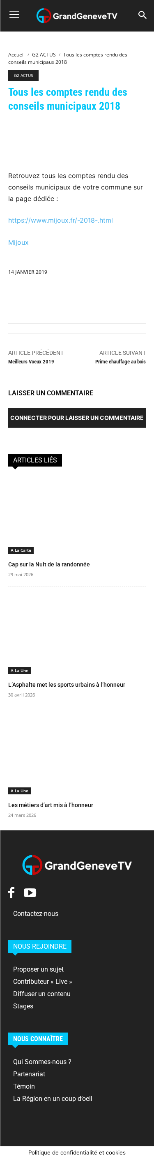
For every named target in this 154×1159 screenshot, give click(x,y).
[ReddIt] (111, 290)
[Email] (130, 290)
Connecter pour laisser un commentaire (77, 417)
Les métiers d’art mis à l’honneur (50, 805)
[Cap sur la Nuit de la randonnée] (77, 515)
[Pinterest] (54, 290)
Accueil (16, 54)
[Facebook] (16, 290)
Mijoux (18, 242)
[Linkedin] (92, 290)
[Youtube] (30, 893)
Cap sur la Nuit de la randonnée (49, 564)
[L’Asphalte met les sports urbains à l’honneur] (77, 635)
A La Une (19, 670)
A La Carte (21, 550)
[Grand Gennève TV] (77, 15)
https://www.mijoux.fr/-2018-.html (60, 220)
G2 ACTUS (44, 54)
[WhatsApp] (73, 290)
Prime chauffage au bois (120, 362)
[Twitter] (35, 290)
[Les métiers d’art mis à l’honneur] (77, 755)
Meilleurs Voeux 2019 (31, 362)
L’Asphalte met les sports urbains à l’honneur (66, 684)
